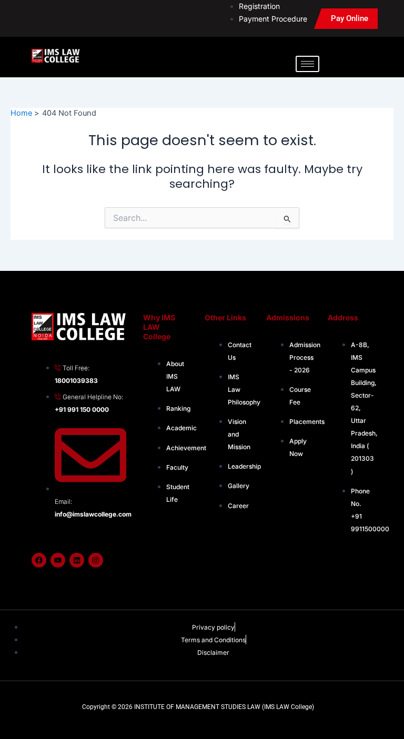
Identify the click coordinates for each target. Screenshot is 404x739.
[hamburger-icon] (307, 64)
